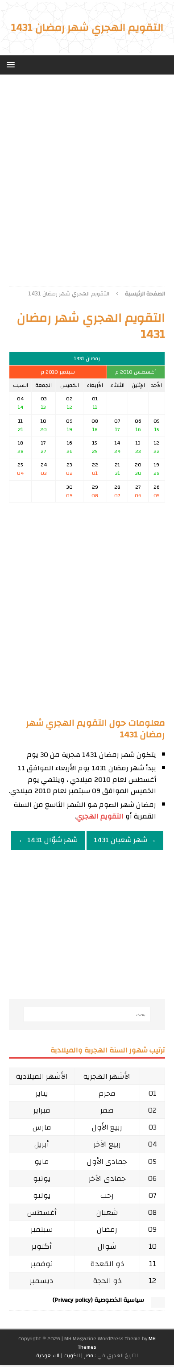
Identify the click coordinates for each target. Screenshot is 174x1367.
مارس (42, 1127)
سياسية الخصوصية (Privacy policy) (98, 1300)
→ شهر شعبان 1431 (125, 840)
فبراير (41, 1110)
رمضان (107, 1229)
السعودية (47, 1355)
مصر (88, 1355)
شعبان (107, 1212)
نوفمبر (42, 1264)
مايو (41, 1161)
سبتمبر (42, 1229)
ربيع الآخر (107, 1144)
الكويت (71, 1355)
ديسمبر (42, 1281)
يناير (42, 1093)
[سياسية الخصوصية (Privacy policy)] (158, 1303)
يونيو (42, 1178)
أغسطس (42, 1212)
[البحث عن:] (87, 1014)
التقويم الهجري (100, 816)
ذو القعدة (107, 1264)
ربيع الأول (107, 1127)
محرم (107, 1093)
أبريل (41, 1144)
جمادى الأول (107, 1161)
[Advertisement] (87, 177)
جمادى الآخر (107, 1178)
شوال (107, 1246)
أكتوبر (42, 1246)
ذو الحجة (107, 1281)
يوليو (42, 1195)
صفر (107, 1110)
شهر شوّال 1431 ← (48, 840)
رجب (107, 1195)
